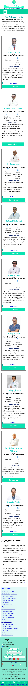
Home (4, 664)
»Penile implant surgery (7, 635)
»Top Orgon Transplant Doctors (9, 591)
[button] (5, 12)
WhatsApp (24, 684)
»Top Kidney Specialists (7, 600)
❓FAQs (14, 666)
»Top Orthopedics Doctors (8, 609)
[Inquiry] (19, 682)
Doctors (8, 684)
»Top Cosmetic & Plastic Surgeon (9, 628)
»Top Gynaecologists (6, 615)
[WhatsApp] (25, 682)
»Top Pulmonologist (6, 622)
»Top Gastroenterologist (7, 617)
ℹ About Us (10, 664)
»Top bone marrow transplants (9, 607)
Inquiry (19, 684)
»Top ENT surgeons (6, 626)
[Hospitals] (14, 682)
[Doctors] (8, 682)
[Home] (3, 682)
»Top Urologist (5, 602)
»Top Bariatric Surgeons (7, 620)
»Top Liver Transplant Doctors (8, 598)
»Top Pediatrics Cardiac (7, 596)
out (24, 582)
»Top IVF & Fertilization (7, 624)
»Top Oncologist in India (7, 613)
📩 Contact (23, 664)
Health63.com (14, 6)
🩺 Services (16, 664)
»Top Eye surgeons (6, 632)
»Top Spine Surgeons (6, 611)
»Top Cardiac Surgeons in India (9, 594)
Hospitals (13, 684)
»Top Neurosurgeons (6, 604)
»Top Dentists (4, 630)
